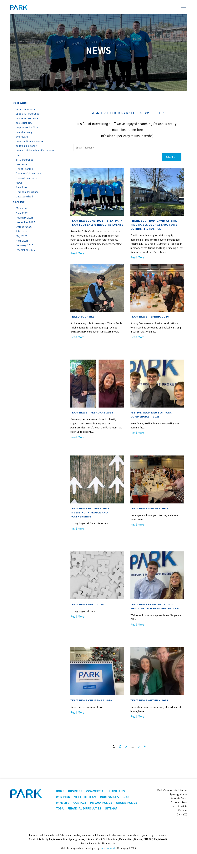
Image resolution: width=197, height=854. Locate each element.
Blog (126, 797)
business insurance (27, 118)
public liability (24, 123)
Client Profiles (24, 169)
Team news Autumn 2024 (149, 700)
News (19, 182)
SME (18, 155)
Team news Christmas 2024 (91, 700)
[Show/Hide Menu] (183, 7)
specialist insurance (27, 113)
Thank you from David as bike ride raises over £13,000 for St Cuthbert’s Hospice (154, 224)
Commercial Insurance (29, 173)
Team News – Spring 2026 (149, 316)
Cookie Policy (126, 803)
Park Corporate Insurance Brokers (24, 7)
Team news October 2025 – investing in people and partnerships (91, 512)
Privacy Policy (101, 803)
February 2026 (24, 217)
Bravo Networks (108, 848)
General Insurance (26, 178)
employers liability (27, 127)
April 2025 (22, 240)
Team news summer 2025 (149, 508)
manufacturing (24, 132)
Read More (77, 253)
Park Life (21, 187)
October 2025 (24, 227)
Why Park (63, 797)
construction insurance (29, 141)
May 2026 (22, 208)
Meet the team (85, 797)
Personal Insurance (27, 192)
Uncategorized (24, 196)
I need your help (83, 316)
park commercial (26, 109)
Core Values (109, 797)
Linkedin (183, 824)
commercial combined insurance (35, 150)
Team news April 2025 (87, 604)
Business (75, 791)
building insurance (26, 146)
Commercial (95, 791)
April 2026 (22, 213)
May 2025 (22, 236)
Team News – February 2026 (91, 412)
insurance (21, 164)
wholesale (22, 136)
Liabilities (117, 791)
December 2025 (25, 222)
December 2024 (25, 250)
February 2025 (24, 245)
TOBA (60, 808)
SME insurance (24, 159)
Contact (79, 803)
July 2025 (21, 231)
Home (60, 791)
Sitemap (111, 808)
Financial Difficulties (84, 808)
